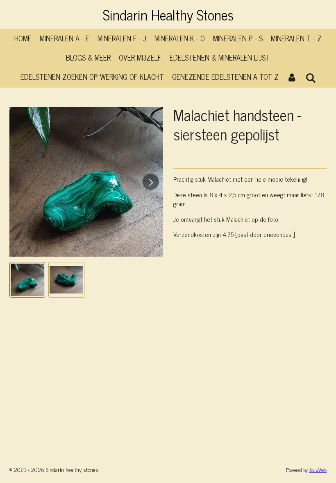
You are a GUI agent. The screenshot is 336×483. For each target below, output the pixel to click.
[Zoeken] (310, 77)
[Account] (292, 76)
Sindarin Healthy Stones (168, 14)
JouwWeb (318, 470)
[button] (27, 280)
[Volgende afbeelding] (151, 182)
